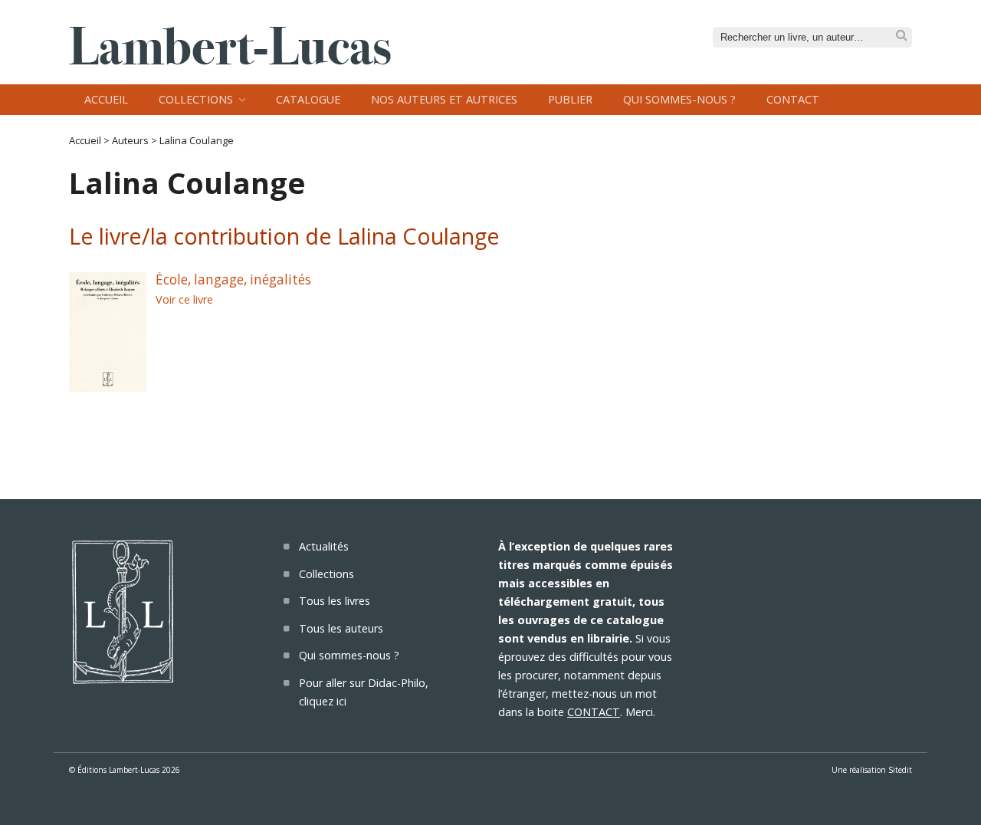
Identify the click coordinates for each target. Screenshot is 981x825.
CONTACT (593, 712)
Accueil (106, 99)
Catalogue (308, 99)
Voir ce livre (184, 299)
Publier (570, 99)
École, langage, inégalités (233, 279)
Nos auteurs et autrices (444, 99)
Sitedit (900, 769)
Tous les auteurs (341, 628)
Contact (792, 99)
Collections (196, 99)
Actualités (324, 546)
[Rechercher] (901, 35)
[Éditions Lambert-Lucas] (230, 59)
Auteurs (130, 140)
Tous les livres (334, 600)
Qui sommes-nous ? (679, 99)
